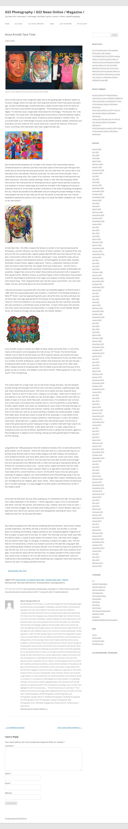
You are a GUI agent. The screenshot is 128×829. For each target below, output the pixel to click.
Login (52, 24)
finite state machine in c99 (102, 110)
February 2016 (97, 479)
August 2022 (96, 257)
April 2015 (96, 506)
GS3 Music (96, 602)
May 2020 (95, 329)
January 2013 (97, 566)
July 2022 (95, 260)
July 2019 (95, 359)
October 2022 (97, 251)
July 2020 (95, 323)
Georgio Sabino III (61, 592)
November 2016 (98, 452)
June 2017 (95, 431)
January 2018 (97, 413)
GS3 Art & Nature (29, 589)
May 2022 (95, 266)
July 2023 (95, 227)
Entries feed (96, 638)
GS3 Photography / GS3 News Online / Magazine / (44, 12)
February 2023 (97, 242)
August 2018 (96, 392)
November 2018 (98, 383)
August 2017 (96, 425)
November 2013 (98, 542)
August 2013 (96, 551)
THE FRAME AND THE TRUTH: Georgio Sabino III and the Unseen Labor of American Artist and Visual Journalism (106, 59)
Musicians (96, 617)
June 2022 (95, 263)
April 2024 (96, 206)
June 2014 (95, 527)
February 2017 (97, 443)
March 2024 (96, 209)
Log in (94, 635)
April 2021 (96, 302)
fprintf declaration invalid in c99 (104, 128)
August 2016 (96, 461)
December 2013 (98, 539)
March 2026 (96, 161)
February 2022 (97, 272)
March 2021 (96, 305)
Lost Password (66, 24)
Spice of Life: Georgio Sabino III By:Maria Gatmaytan (106, 104)
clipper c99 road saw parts (102, 119)
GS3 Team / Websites (36, 24)
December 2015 (98, 485)
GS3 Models (96, 599)
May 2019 (95, 365)
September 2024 (98, 197)
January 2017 (97, 446)
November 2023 (98, 215)
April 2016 (96, 473)
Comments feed (98, 641)
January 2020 (97, 341)
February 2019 (97, 374)
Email (8, 783)
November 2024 (98, 191)
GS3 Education (42, 589)
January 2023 (97, 245)
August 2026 (96, 149)
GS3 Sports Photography (101, 611)
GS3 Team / (18, 24)
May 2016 (95, 470)
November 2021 (98, 281)
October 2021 (97, 284)
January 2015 (97, 515)
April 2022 (96, 269)
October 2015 (97, 491)
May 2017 (95, 434)
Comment (10, 746)
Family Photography (99, 584)
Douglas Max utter (53, 580)
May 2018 (95, 401)
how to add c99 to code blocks (103, 101)
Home (7, 24)
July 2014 (95, 524)
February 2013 (97, 563)
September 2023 (98, 221)
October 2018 (97, 386)
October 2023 (97, 218)
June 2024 (95, 203)
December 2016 (98, 449)
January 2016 (97, 482)
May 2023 (95, 233)
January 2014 (97, 536)
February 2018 (97, 410)
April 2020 (96, 332)
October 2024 (97, 194)
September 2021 (98, 287)
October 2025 (97, 173)
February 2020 (97, 338)
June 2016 (95, 467)
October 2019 (97, 350)
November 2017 (98, 416)
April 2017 (96, 437)
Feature (65, 580)
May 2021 (95, 299)
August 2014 (96, 521)
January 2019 (97, 377)
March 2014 (96, 530)
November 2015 (98, 488)
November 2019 (98, 347)
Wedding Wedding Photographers (105, 620)
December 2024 (98, 188)
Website (8, 793)
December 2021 (98, 278)
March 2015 (96, 509)
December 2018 (98, 380)
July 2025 (95, 176)
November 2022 (98, 248)
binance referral (98, 95)
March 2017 (96, 440)
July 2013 (95, 554)
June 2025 (95, 179)
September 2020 (98, 317)
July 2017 (95, 428)
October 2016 (97, 455)
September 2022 (98, 254)
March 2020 (96, 335)
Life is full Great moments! (70, 727)
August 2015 (96, 497)
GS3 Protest (96, 608)
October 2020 (97, 314)
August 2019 (96, 356)
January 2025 (97, 185)
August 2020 (96, 320)
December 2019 (98, 344)
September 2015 (98, 494)
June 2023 (95, 230)
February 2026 (97, 164)
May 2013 (95, 560)
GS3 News (52, 589)
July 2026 (95, 152)
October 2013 (97, 545)
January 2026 (97, 167)
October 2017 (97, 419)
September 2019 (98, 353)
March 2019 (96, 371)
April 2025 (96, 182)
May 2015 (95, 503)
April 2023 (96, 236)
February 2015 (97, 512)
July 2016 (95, 464)
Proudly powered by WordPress (16, 818)
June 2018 (95, 398)
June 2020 (95, 326)
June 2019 (95, 362)
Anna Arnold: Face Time (17, 571)
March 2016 (96, 476)
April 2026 (96, 158)
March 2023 (96, 239)
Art (93, 581)
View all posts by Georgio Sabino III (34, 709)
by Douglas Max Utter (36, 580)
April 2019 (96, 368)
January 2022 (97, 275)
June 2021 (95, 296)
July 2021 (95, 293)
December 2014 (98, 518)
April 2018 (96, 404)
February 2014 (97, 533)
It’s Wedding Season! (14, 727)
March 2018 (96, 407)
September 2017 (98, 422)
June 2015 (95, 500)
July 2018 (95, 395)
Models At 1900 (98, 614)
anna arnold (20, 580)
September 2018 (98, 389)
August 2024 (96, 200)
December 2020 (98, 311)
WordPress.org (97, 644)
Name (8, 773)
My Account (82, 24)
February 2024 (97, 212)
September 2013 (98, 548)
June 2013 (95, 557)
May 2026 (95, 155)
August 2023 (96, 224)
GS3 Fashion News (99, 596)
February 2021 (97, 308)
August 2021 (96, 290)
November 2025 (98, 170)
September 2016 (98, 458)
